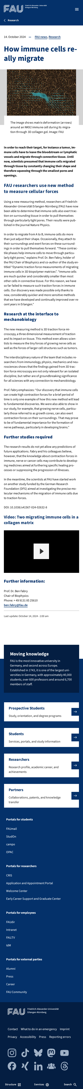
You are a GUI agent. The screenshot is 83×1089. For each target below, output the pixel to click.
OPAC (9, 852)
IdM (8, 945)
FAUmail (11, 829)
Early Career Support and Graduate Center (33, 899)
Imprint (64, 1029)
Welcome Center (16, 891)
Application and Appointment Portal (29, 883)
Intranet (11, 930)
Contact (13, 1029)
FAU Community (16, 992)
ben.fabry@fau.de (16, 605)
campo (10, 844)
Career (10, 984)
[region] (41, 551)
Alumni (10, 969)
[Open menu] (77, 9)
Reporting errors (60, 1037)
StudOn (11, 836)
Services (39, 1084)
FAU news (41, 37)
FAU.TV (10, 937)
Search (68, 1084)
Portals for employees (21, 913)
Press (9, 976)
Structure (10, 1084)
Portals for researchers (21, 866)
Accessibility (28, 1037)
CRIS (9, 875)
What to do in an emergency (39, 1029)
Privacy (12, 1037)
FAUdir (10, 922)
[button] (41, 551)
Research (55, 37)
